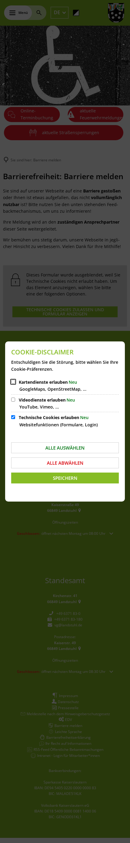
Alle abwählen (65, 463)
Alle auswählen (65, 448)
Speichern (65, 478)
